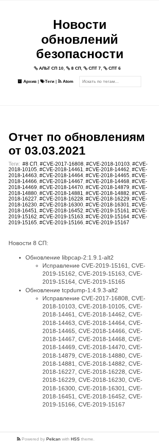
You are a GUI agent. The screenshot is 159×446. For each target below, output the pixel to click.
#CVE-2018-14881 (61, 193)
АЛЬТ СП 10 (51, 68)
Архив (29, 81)
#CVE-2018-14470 (61, 187)
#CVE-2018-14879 (107, 187)
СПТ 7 (94, 68)
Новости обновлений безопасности (79, 39)
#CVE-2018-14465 (107, 175)
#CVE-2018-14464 (61, 175)
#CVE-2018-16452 (61, 211)
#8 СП (29, 164)
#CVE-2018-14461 (61, 169)
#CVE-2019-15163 (61, 217)
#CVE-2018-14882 (107, 193)
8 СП (75, 68)
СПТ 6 (114, 68)
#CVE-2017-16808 (62, 164)
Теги (49, 81)
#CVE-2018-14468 (107, 181)
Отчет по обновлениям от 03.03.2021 (76, 143)
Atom (67, 81)
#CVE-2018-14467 (61, 181)
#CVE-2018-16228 (61, 199)
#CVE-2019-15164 (107, 217)
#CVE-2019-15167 (107, 223)
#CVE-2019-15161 (107, 211)
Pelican (53, 439)
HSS (75, 439)
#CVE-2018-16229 (107, 199)
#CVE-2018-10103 (108, 164)
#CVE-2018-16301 (107, 205)
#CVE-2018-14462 (107, 169)
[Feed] (19, 439)
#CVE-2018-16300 (61, 205)
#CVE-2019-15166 (61, 223)
